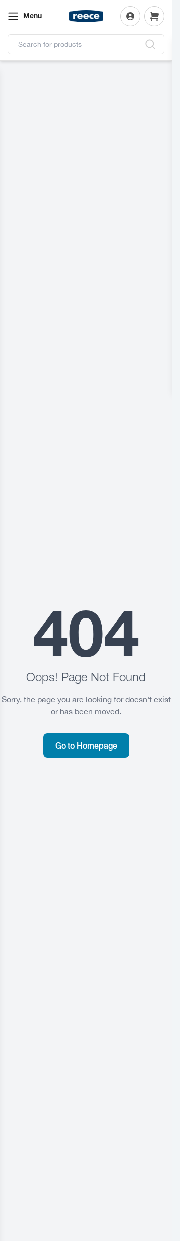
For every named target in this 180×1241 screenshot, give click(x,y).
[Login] (130, 16)
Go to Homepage (87, 745)
